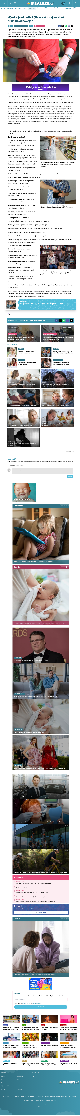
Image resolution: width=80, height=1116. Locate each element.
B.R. (11, 25)
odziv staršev (24, 320)
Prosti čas (75, 8)
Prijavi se (70, 476)
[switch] (63, 3)
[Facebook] (11, 3)
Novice (3, 8)
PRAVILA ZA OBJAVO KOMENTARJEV (15, 465)
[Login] (69, 3)
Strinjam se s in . (28, 1003)
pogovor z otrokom (40, 320)
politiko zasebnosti (36, 1003)
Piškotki (40, 1096)
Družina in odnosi (56, 8)
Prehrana (68, 8)
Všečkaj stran (42, 912)
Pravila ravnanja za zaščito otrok (45, 1100)
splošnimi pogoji (26, 1003)
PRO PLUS (23, 1096)
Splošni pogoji (28, 1100)
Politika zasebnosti (71, 1096)
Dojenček (18, 8)
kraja (17, 320)
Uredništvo (15, 1096)
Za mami (38, 8)
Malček (25, 8)
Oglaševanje (6, 1096)
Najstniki (32, 8)
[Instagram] (15, 3)
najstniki (11, 320)
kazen (31, 320)
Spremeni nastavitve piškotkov (54, 1096)
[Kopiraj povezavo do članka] (72, 26)
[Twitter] (62, 26)
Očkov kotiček (45, 8)
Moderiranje (32, 1096)
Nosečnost (10, 8)
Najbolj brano (19, 877)
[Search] (76, 3)
